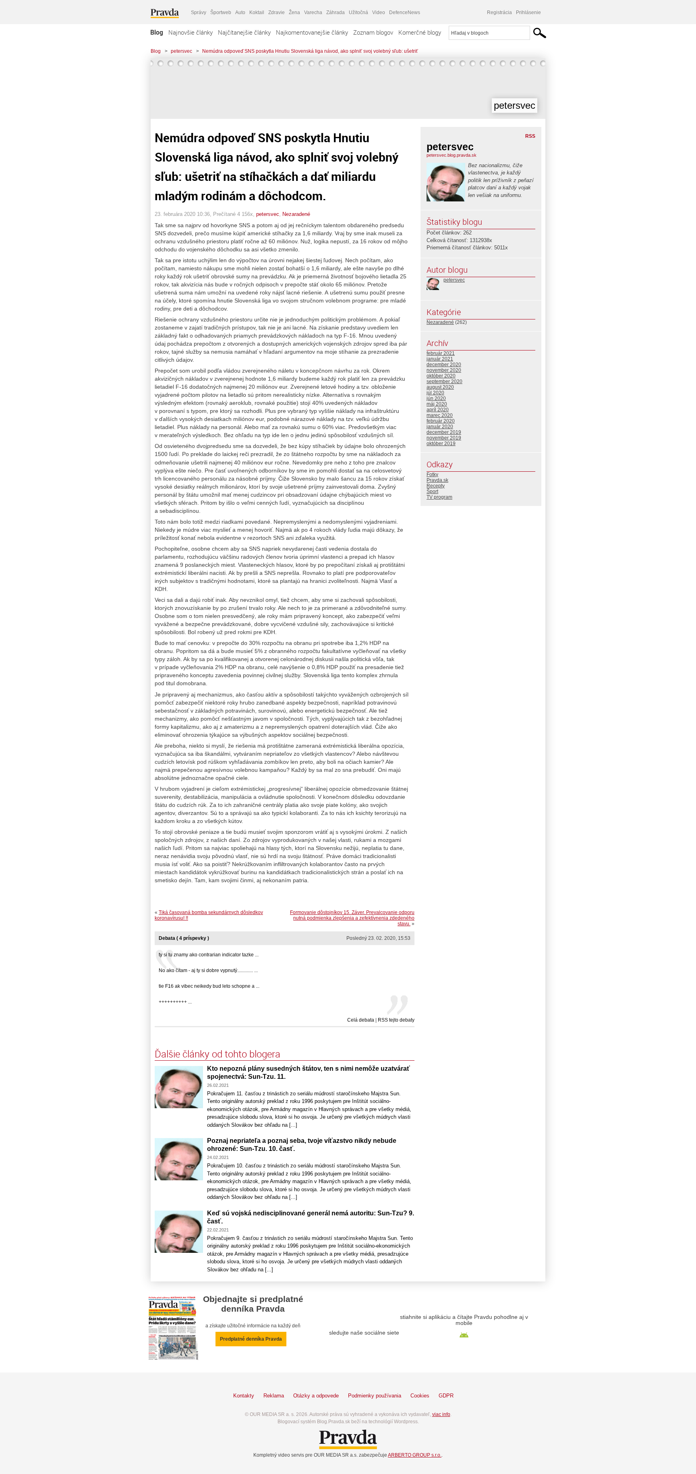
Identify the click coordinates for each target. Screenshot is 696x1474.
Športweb (220, 12)
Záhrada (335, 12)
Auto (240, 12)
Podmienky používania (374, 1396)
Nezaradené (296, 214)
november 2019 (444, 438)
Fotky (432, 474)
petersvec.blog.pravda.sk (451, 155)
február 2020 (441, 421)
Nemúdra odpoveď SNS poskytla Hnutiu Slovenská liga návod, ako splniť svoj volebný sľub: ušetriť (310, 51)
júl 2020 (435, 393)
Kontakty (243, 1396)
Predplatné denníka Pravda (251, 1339)
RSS (530, 136)
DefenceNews (404, 12)
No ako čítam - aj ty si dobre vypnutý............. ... (208, 970)
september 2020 (444, 381)
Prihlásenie (528, 12)
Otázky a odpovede (316, 1396)
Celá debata (360, 1020)
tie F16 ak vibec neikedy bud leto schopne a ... (209, 986)
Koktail (256, 12)
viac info (441, 1414)
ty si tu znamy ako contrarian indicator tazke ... (209, 955)
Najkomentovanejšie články (312, 32)
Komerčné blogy (419, 32)
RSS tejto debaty (396, 1020)
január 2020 (440, 426)
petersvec (181, 51)
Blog (156, 32)
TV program (439, 497)
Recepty (436, 486)
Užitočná (358, 12)
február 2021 (441, 353)
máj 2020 (437, 404)
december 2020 (444, 364)
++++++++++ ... (175, 1002)
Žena (294, 12)
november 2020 (444, 370)
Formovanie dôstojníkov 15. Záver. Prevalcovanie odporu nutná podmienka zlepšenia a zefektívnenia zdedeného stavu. (352, 918)
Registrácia (499, 12)
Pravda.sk (437, 480)
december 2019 (444, 432)
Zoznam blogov (373, 32)
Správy (198, 12)
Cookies (419, 1396)
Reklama (273, 1396)
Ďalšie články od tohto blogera (217, 1053)
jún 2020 (436, 398)
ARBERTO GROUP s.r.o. (414, 1455)
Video (378, 12)
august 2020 (440, 387)
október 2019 (441, 443)
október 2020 (441, 376)
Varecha (313, 12)
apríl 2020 (438, 410)
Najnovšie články (190, 32)
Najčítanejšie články (244, 32)
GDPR (446, 1396)
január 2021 (440, 359)
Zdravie (276, 12)
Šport (432, 491)
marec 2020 (440, 415)
